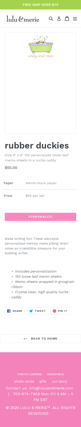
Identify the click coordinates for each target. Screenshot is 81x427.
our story (59, 381)
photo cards (24, 381)
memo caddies (29, 374)
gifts (43, 381)
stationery (55, 374)
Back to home (43, 338)
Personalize (40, 216)
